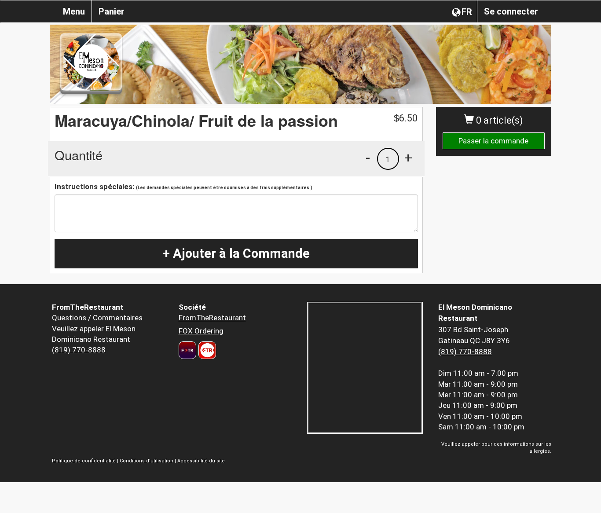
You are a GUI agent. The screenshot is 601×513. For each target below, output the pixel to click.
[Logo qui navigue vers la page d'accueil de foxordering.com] (206, 350)
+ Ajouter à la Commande (236, 253)
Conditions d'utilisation (146, 461)
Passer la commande (493, 140)
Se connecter (511, 11)
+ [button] (408, 157)
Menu (74, 11)
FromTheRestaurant (212, 317)
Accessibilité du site (201, 461)
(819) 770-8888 (79, 349)
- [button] (368, 157)
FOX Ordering (201, 330)
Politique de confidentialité (84, 461)
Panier (112, 11)
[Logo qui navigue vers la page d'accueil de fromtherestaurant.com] (187, 350)
